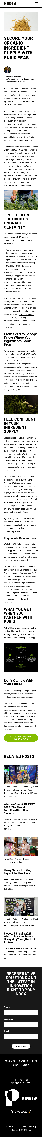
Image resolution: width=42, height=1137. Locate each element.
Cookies (14, 1130)
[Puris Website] (21, 1097)
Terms (23, 1127)
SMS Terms (26, 1130)
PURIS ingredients (26, 314)
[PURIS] (10, 4)
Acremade (10, 1061)
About (26, 1065)
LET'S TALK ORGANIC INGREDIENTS (21, 738)
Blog (34, 1061)
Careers (23, 1061)
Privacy (31, 1127)
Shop (15, 1065)
